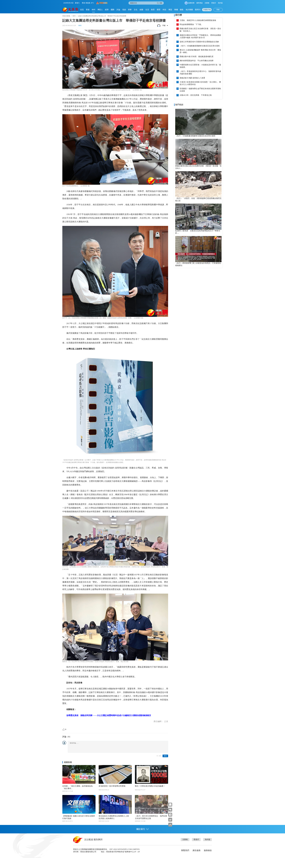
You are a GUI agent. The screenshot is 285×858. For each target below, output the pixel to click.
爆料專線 (199, 3)
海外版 (220, 3)
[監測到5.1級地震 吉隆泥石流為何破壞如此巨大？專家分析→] (198, 217)
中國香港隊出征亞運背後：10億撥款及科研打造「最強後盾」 (200, 66)
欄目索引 (140, 829)
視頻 (124, 10)
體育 (158, 10)
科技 (164, 10)
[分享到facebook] (170, 815)
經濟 (107, 10)
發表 (165, 756)
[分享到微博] (170, 820)
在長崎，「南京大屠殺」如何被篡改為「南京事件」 (77, 787)
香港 (88, 10)
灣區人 (100, 10)
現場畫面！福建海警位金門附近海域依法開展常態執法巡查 (200, 90)
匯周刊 (197, 10)
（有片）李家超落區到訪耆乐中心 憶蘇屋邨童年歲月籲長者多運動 (200, 72)
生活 (147, 10)
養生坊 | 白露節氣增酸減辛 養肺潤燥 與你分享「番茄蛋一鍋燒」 (200, 51)
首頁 (82, 10)
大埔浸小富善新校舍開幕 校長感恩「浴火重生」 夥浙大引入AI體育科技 (200, 83)
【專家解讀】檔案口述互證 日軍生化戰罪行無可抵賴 (78, 817)
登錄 (218, 9)
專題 (170, 10)
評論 (118, 10)
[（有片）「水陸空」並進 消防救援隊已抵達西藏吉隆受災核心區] (198, 184)
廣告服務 (196, 850)
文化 (135, 10)
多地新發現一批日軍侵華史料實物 (112, 786)
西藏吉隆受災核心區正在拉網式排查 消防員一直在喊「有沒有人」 (200, 30)
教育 (153, 10)
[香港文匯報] (70, 9)
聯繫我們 (185, 850)
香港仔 (213, 3)
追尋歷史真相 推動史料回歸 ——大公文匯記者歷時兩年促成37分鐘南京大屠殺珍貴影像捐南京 (108, 715)
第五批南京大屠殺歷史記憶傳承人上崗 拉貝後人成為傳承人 (115, 817)
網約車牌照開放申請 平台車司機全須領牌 (196, 61)
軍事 (130, 10)
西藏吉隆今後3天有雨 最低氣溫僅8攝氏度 (196, 56)
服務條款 (208, 850)
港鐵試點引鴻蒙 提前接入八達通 (192, 78)
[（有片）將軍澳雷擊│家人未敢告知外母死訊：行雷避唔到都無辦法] (198, 249)
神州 (93, 10)
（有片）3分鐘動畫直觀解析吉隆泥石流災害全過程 (200, 46)
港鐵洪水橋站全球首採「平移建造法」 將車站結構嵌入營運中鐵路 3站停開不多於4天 (200, 36)
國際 (112, 10)
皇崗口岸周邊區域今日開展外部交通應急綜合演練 (199, 42)
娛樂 (141, 10)
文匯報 (207, 3)
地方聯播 (189, 10)
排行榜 (178, 15)
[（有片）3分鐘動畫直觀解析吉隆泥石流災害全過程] (198, 122)
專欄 (176, 10)
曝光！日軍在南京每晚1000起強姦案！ (150, 786)
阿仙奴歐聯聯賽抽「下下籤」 (191, 24)
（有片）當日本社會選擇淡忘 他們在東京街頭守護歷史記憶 (151, 817)
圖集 (181, 10)
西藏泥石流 (103, 3)
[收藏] (170, 805)
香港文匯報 (66, 16)
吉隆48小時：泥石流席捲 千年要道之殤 (196, 95)
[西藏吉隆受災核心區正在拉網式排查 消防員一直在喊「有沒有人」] (198, 152)
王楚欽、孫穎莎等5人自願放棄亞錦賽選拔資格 (198, 20)
